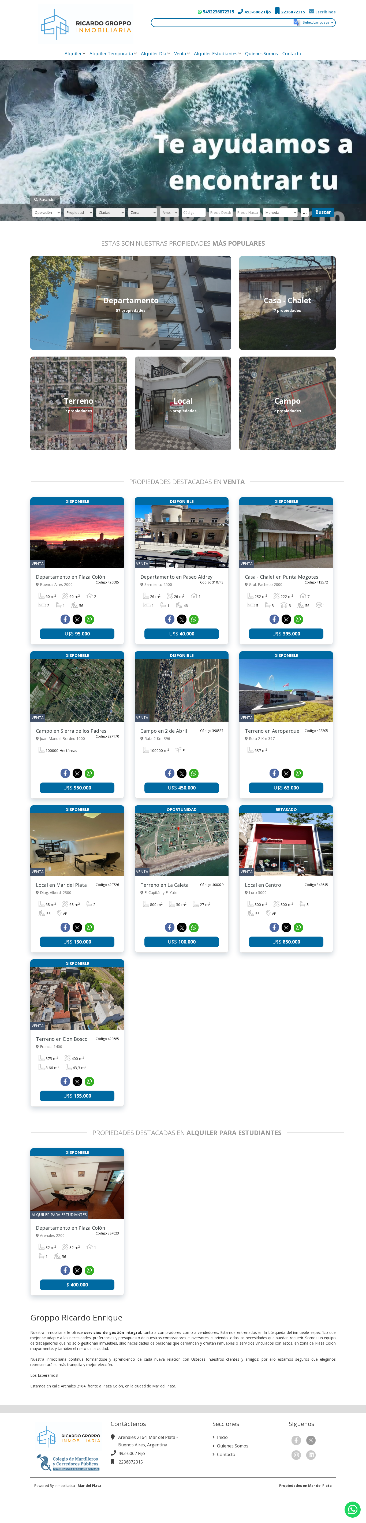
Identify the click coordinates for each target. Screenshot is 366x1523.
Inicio (222, 1437)
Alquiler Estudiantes (215, 53)
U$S (77, 633)
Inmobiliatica (65, 1485)
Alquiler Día (153, 53)
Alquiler (73, 53)
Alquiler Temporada (111, 53)
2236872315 (292, 11)
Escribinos (325, 11)
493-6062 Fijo (257, 11)
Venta (180, 53)
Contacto (291, 53)
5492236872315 (218, 12)
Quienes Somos (261, 53)
